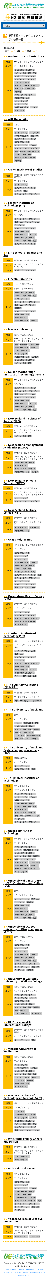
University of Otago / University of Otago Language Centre (22, 929)
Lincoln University (18, 279)
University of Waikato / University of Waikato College (22, 980)
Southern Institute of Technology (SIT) (19, 635)
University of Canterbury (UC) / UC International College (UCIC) (23, 883)
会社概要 (13, 1269)
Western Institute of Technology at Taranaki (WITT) (23, 1097)
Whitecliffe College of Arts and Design (22, 1140)
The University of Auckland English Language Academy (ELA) (23, 750)
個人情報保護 (30, 1269)
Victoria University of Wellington (19, 1050)
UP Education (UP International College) (17, 1024)
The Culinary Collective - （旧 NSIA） (21, 686)
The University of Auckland (23, 709)
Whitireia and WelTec (20, 1168)
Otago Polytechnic (18, 539)
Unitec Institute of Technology (17, 832)
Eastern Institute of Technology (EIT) (18, 204)
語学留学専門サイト (36, 1272)
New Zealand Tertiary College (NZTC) (19, 511)
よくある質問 (39, 1269)
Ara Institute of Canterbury (24, 56)
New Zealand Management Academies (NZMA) (23, 446)
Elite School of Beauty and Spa (22, 254)
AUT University (16, 119)
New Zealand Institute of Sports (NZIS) (22, 420)
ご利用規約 (20, 1269)
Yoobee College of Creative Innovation (23, 1220)
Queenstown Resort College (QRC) (23, 597)
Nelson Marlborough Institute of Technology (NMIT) (23, 373)
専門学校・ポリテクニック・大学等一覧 (16, 1272)
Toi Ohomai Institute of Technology (21, 779)
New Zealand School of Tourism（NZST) (20, 482)
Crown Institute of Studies (23, 169)
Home (7, 1269)
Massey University (18, 329)
